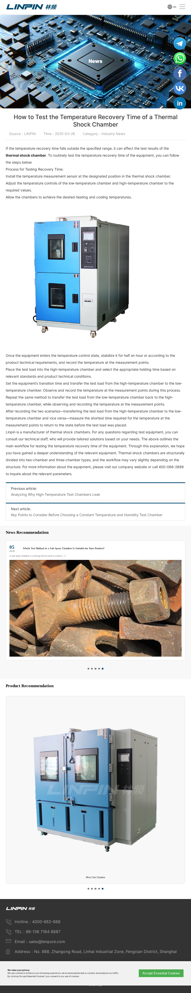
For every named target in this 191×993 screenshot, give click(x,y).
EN (174, 6)
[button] (88, 669)
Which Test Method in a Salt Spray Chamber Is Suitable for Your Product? (63, 548)
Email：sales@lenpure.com (40, 941)
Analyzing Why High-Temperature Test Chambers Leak (55, 494)
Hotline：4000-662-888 (37, 921)
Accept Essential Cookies (161, 973)
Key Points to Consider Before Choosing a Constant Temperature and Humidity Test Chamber (86, 515)
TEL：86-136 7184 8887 (37, 931)
